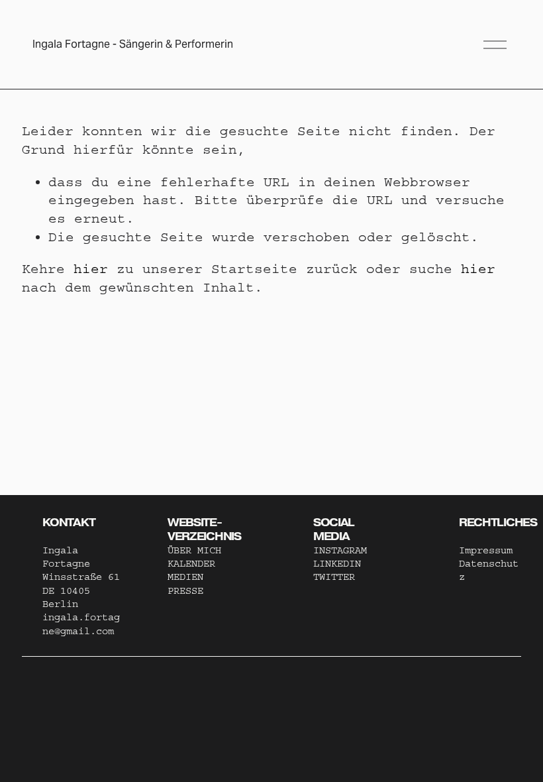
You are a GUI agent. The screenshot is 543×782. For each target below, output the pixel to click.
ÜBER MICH (194, 550)
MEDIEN (185, 577)
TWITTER (334, 577)
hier (91, 268)
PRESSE (185, 590)
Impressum (486, 550)
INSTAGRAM (340, 550)
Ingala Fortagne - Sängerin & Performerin (132, 44)
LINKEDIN (337, 563)
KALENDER (191, 563)
